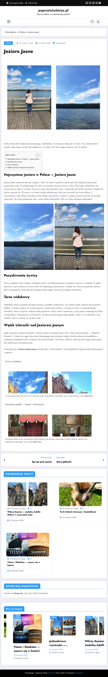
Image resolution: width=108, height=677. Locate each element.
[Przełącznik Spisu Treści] (36, 155)
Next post (60, 457)
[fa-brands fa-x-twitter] (90, 2)
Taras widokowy (12, 164)
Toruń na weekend (13, 361)
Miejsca (8, 43)
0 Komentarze (60, 43)
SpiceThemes (78, 667)
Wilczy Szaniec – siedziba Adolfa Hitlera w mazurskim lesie (23, 513)
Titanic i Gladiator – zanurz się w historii (23, 564)
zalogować (18, 593)
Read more (89, 396)
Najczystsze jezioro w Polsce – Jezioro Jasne (23, 159)
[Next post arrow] (103, 460)
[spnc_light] (98, 21)
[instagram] (96, 2)
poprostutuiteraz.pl (53, 10)
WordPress (51, 667)
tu (66, 349)
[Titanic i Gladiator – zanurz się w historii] (27, 544)
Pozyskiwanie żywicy (14, 161)
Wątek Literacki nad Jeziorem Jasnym (20, 167)
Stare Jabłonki (64, 462)
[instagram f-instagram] (86, 2)
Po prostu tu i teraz (26, 43)
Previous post (46, 457)
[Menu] (9, 22)
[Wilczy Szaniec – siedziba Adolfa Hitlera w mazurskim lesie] (27, 494)
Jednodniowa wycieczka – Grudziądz (13, 643)
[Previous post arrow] (4, 460)
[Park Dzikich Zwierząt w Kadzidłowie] (80, 494)
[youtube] (99, 2)
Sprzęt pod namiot (42, 462)
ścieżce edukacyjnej (27, 349)
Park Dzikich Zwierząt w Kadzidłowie (78, 511)
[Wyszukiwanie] (92, 22)
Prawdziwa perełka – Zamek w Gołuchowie (24, 404)
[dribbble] (93, 2)
